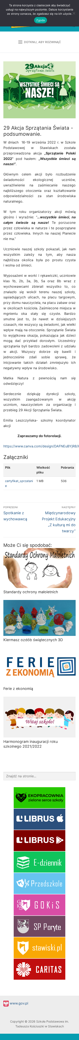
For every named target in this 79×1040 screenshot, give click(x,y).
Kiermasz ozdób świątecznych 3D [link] (33, 640)
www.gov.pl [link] (18, 1003)
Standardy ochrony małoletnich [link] (30, 592)
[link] (21, 513)
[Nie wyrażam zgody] (74, 13)
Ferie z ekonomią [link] (18, 688)
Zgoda (40, 20)
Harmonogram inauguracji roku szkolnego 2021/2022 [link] (30, 744)
